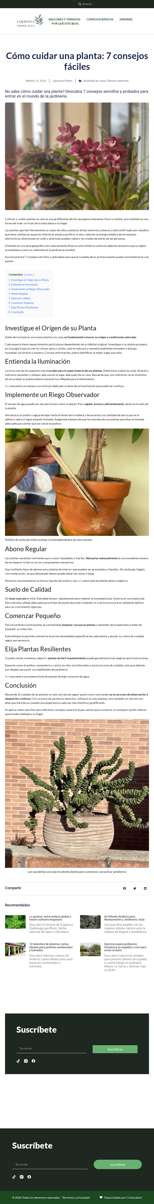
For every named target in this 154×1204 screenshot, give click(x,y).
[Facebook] (33, 1061)
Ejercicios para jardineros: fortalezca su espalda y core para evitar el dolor (125, 947)
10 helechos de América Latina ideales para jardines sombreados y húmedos (51, 947)
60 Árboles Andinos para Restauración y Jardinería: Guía (124, 918)
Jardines (126, 19)
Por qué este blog (65, 23)
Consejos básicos (99, 19)
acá (80, 580)
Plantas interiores (118, 80)
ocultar (28, 274)
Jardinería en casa (94, 80)
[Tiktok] (18, 1061)
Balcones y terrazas (64, 19)
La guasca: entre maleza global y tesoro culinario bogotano (50, 918)
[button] (124, 888)
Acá (7, 386)
